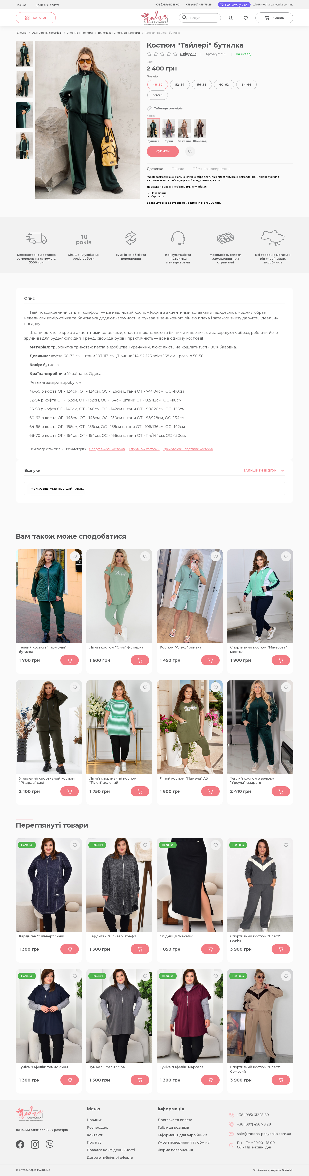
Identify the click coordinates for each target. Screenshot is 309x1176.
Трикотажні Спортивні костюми (188, 449)
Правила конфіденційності (111, 1150)
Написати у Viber (236, 5)
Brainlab (287, 1170)
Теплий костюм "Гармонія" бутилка (42, 649)
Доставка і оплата (47, 5)
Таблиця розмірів (173, 1127)
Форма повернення (175, 1150)
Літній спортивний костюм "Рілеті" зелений (113, 780)
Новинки (95, 1120)
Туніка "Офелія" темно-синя (43, 1067)
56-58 (202, 84)
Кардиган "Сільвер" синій (41, 936)
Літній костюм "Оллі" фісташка (116, 647)
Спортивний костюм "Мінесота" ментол (258, 649)
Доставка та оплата (175, 1120)
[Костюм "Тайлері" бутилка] (87, 197)
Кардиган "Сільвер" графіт (112, 936)
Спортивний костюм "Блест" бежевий (255, 1069)
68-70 (158, 95)
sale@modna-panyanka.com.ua (273, 4)
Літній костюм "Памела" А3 (184, 778)
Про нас (21, 5)
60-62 (224, 84)
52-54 (180, 84)
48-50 (158, 84)
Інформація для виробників (182, 1135)
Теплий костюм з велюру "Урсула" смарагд (252, 780)
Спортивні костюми (144, 449)
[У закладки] (190, 151)
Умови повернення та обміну (184, 1142)
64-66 (246, 84)
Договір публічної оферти (110, 1158)
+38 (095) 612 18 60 (168, 4)
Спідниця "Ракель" (176, 936)
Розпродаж (97, 1127)
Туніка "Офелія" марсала (181, 1067)
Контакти (95, 1135)
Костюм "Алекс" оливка (180, 647)
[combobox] (204, 17)
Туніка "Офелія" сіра (107, 1067)
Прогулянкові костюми (107, 449)
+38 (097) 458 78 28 (199, 4)
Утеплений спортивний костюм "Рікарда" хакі (47, 780)
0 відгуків (188, 54)
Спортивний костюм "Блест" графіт (255, 938)
